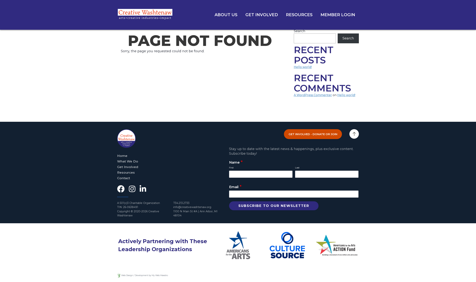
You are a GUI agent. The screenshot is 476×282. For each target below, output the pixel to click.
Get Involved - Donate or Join (313, 134)
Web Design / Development (134, 275)
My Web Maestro (160, 275)
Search (299, 31)
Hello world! (303, 67)
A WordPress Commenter (313, 95)
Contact (123, 178)
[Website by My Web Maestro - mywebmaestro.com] (119, 275)
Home (122, 156)
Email (235, 187)
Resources (299, 14)
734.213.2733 (181, 203)
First (231, 167)
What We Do (127, 161)
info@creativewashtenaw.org (192, 207)
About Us (226, 14)
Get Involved (261, 14)
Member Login (338, 14)
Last (297, 167)
